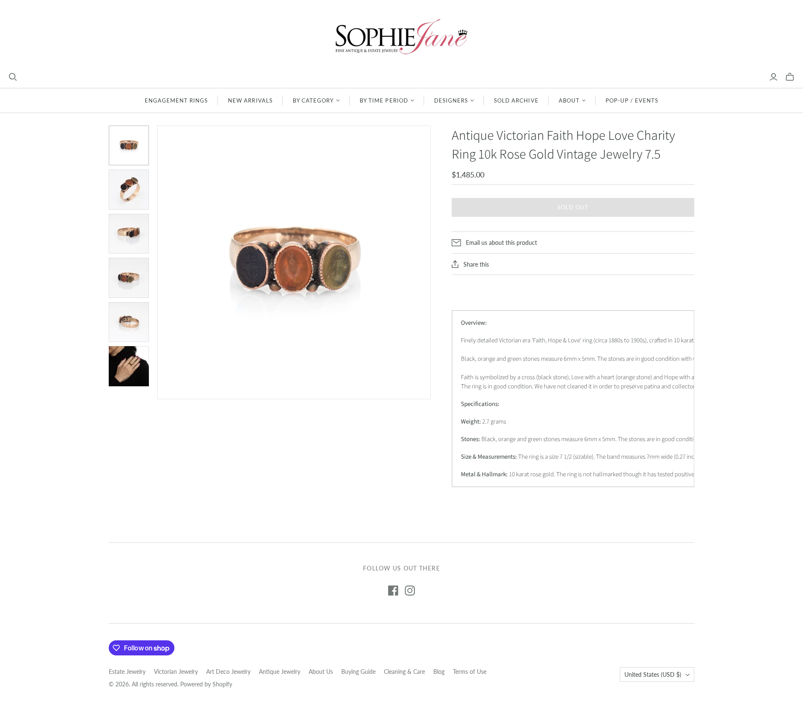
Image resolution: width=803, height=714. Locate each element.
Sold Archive (516, 100)
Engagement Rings (176, 100)
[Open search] (13, 77)
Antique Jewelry (279, 671)
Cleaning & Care (404, 671)
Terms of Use (469, 671)
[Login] (773, 77)
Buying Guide (358, 671)
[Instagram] (410, 591)
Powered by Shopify (206, 684)
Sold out (572, 207)
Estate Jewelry (127, 671)
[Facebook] (393, 591)
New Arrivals (250, 100)
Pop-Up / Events (632, 100)
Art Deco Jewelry (228, 671)
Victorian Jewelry (176, 671)
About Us (321, 671)
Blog (439, 671)
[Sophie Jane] (401, 36)
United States (652, 674)
